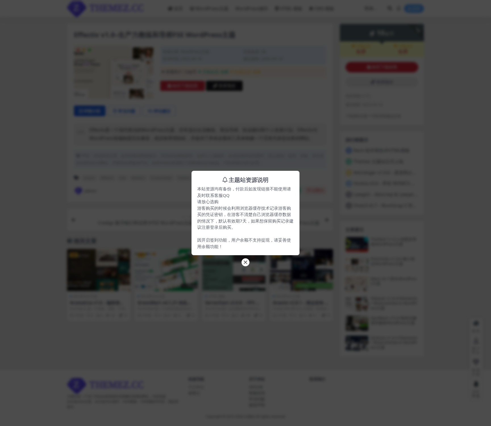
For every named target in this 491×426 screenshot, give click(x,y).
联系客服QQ (218, 195)
